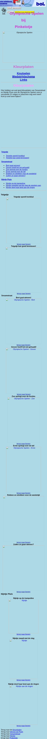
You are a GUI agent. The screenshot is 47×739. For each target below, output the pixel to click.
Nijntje (12, 736)
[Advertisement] (23, 122)
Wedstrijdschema (23, 76)
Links (23, 79)
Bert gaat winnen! (13, 165)
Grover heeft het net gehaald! (17, 167)
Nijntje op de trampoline (15, 183)
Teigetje (4, 152)
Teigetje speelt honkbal (15, 156)
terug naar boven (24, 244)
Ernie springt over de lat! (16, 172)
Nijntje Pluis (6, 179)
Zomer (9, 8)
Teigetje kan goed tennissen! (17, 158)
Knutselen (23, 73)
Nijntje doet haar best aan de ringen (20, 187)
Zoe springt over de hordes (17, 170)
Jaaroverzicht (16, 8)
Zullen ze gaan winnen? (15, 176)
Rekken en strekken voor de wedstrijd (21, 174)
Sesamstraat (6, 162)
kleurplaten (17, 730)
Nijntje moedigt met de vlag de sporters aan (23, 185)
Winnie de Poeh (16, 732)
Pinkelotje (14, 738)
